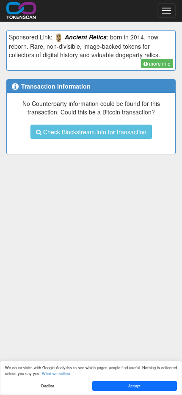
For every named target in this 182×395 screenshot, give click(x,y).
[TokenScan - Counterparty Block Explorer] (21, 9)
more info (159, 63)
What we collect (56, 373)
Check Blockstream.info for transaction (93, 132)
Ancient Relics (86, 37)
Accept (134, 386)
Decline (47, 386)
